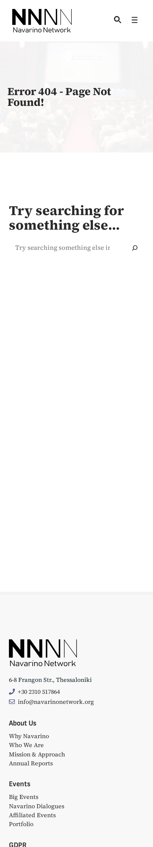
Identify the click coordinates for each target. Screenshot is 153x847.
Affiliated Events (32, 815)
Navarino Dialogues (36, 806)
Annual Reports (31, 763)
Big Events (23, 797)
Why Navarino (29, 736)
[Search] (135, 247)
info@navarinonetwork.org (56, 702)
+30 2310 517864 (39, 691)
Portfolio (21, 824)
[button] (116, 20)
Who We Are (26, 745)
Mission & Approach (37, 754)
